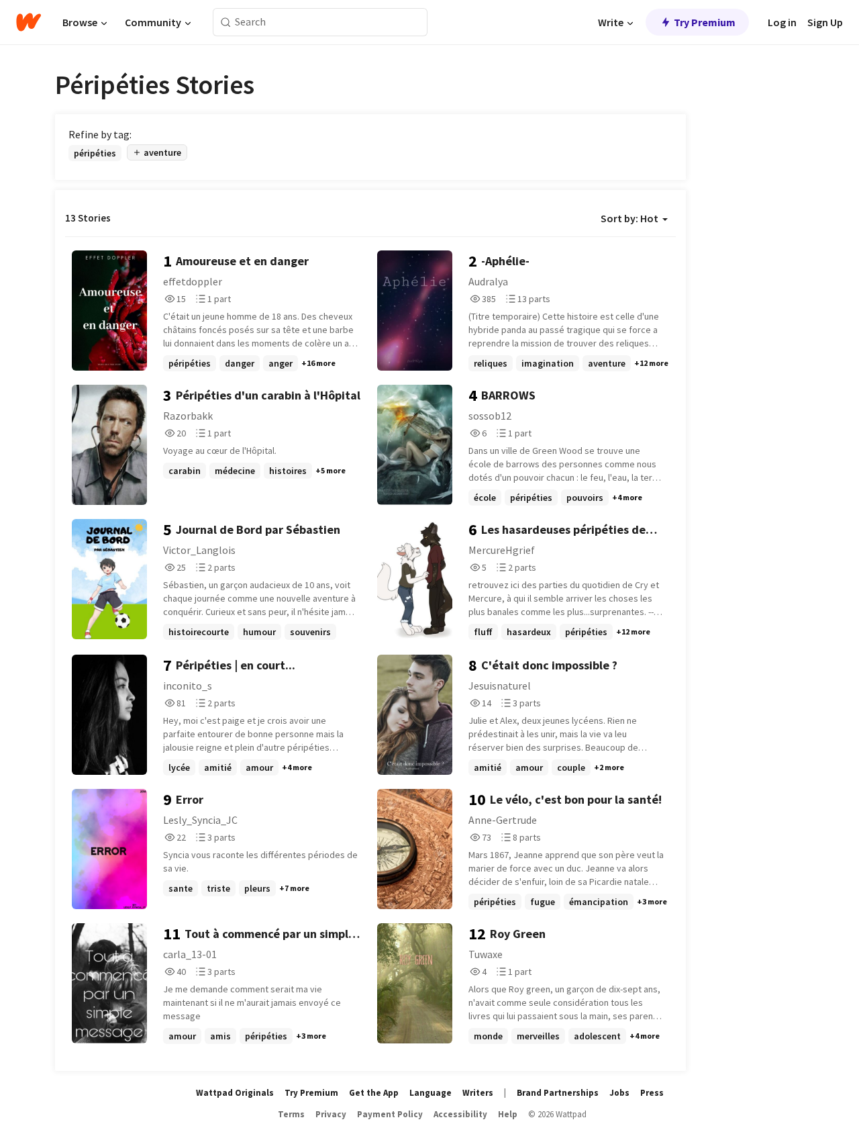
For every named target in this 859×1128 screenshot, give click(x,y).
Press (652, 1092)
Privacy (330, 1114)
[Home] (28, 22)
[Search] (226, 22)
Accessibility (460, 1114)
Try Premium (705, 22)
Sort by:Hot (629, 218)
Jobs (619, 1092)
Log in (782, 22)
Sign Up (825, 22)
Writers (477, 1092)
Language (430, 1092)
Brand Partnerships (558, 1092)
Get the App (374, 1092)
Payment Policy (390, 1114)
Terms (291, 1114)
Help (507, 1114)
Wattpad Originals (235, 1092)
